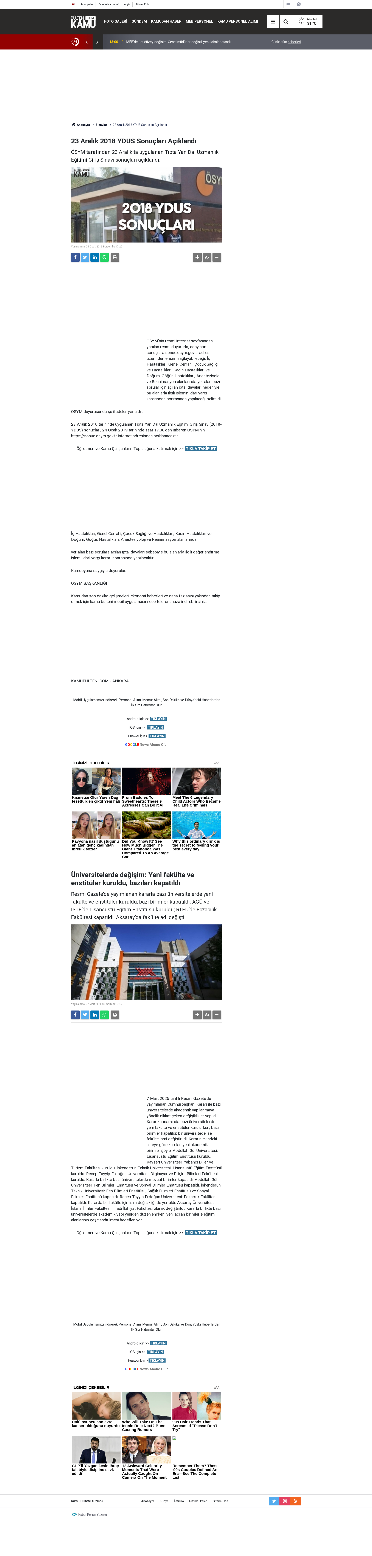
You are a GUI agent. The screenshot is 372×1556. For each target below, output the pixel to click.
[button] (197, 257)
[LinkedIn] (94, 257)
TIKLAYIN (158, 719)
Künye (164, 1501)
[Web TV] (288, 4)
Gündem (139, 21)
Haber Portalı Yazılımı (92, 1514)
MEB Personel (199, 21)
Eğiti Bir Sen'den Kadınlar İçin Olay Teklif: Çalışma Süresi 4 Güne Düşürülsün (182, 42)
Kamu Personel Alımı (237, 21)
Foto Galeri (115, 21)
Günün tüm (286, 42)
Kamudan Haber (166, 21)
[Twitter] (85, 257)
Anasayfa (148, 1501)
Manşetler (87, 4)
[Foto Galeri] (298, 4)
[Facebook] (75, 257)
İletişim (179, 1501)
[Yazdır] (115, 257)
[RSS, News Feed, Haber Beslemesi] (295, 1501)
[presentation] (86, 42)
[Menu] (273, 22)
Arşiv (127, 4)
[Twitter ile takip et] (274, 1501)
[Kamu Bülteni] (83, 21)
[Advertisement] (186, 86)
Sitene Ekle (142, 4)
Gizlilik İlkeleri (198, 1501)
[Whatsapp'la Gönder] (104, 257)
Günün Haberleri (109, 4)
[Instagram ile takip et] (284, 1501)
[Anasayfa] (73, 4)
